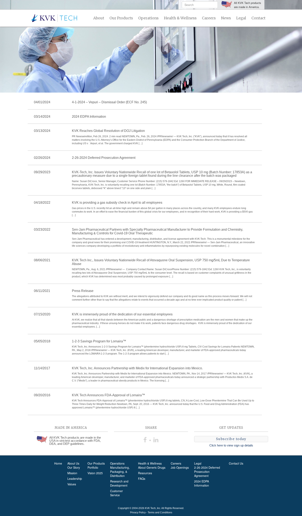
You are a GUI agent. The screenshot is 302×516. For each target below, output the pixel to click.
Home (58, 463)
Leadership (74, 478)
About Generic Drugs (151, 467)
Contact (258, 18)
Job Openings (180, 467)
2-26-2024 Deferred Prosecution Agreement (207, 471)
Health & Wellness (180, 18)
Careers (209, 18)
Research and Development (119, 483)
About (98, 18)
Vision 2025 (95, 473)
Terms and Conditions (160, 512)
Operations (148, 18)
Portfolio (93, 467)
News (226, 18)
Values (71, 484)
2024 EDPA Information (201, 483)
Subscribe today (231, 439)
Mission (72, 473)
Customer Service (116, 493)
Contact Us (236, 463)
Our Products (121, 18)
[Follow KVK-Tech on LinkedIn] (155, 439)
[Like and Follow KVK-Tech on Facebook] (146, 439)
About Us (73, 463)
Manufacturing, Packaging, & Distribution (120, 471)
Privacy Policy (138, 512)
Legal (241, 18)
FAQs (141, 478)
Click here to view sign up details (231, 445)
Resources (145, 473)
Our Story (73, 467)
